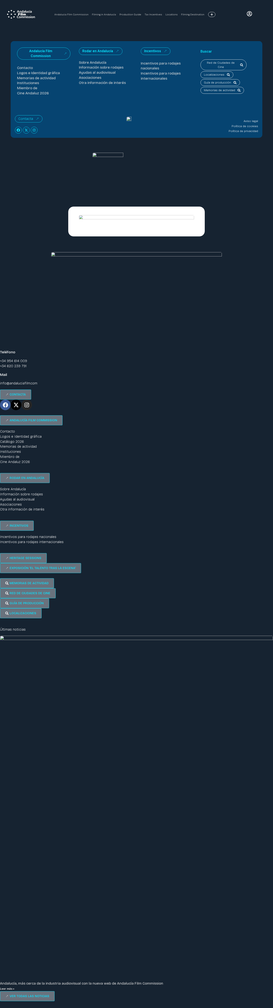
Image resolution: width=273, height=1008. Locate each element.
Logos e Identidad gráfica (38, 73)
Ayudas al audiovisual (97, 72)
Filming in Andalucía (104, 14)
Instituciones (28, 83)
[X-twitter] (26, 130)
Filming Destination (192, 14)
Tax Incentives (153, 14)
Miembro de (27, 88)
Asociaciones (90, 77)
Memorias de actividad (36, 78)
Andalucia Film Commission (71, 14)
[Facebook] (18, 130)
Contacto (25, 68)
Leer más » (7, 988)
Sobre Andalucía (92, 62)
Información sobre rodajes (101, 67)
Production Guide (130, 14)
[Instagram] (34, 130)
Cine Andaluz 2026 (33, 93)
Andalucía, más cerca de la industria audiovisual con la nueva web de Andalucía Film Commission (81, 983)
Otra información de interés (102, 83)
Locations (172, 14)
